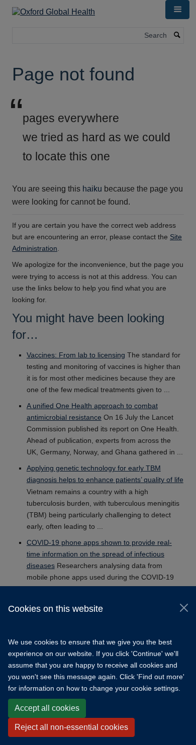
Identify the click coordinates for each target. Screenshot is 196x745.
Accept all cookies (47, 708)
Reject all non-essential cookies (71, 727)
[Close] (184, 608)
